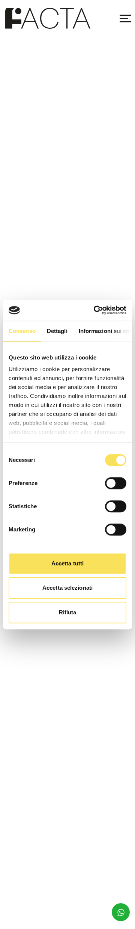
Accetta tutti (67, 563)
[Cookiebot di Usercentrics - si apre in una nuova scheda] (95, 310)
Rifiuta (67, 612)
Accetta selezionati (67, 587)
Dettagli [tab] (57, 331)
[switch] (115, 483)
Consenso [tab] (22, 331)
